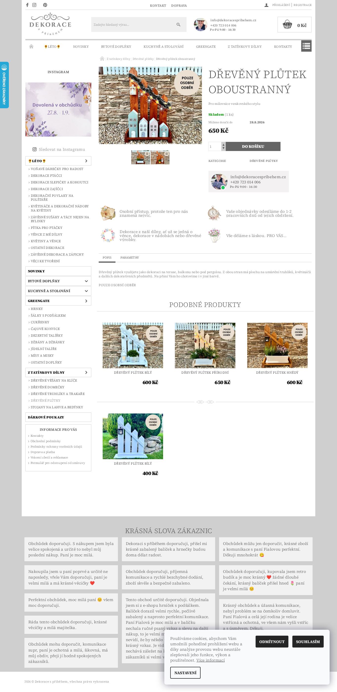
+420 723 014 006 (223, 25)
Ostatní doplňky (46, 362)
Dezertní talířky (47, 335)
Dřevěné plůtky (45, 400)
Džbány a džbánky (48, 342)
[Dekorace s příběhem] (50, 27)
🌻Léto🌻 (52, 46)
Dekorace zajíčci (47, 189)
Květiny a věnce (46, 241)
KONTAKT (158, 5)
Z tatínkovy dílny (245, 46)
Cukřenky (40, 322)
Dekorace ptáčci (46, 175)
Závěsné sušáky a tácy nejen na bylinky (60, 219)
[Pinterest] (46, 4)
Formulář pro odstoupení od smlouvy (58, 463)
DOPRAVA (179, 5)
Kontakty (283, 46)
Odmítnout (272, 641)
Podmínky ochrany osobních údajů (56, 447)
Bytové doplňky (116, 46)
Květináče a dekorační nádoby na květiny (60, 208)
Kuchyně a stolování (164, 46)
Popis (107, 258)
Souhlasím (308, 641)
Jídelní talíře (43, 349)
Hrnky (37, 309)
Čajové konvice (45, 329)
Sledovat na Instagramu (62, 149)
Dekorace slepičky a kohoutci (60, 182)
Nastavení (185, 672)
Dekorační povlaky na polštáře (52, 198)
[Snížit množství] (223, 148)
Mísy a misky (42, 355)
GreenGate (206, 46)
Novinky (81, 46)
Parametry (129, 258)
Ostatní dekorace (47, 248)
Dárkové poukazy (46, 417)
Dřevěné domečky (48, 387)
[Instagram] (35, 4)
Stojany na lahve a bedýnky (57, 407)
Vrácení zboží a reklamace (49, 457)
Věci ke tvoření (45, 261)
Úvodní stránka (31, 46)
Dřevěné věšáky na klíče (54, 380)
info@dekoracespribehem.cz (233, 20)
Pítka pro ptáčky (46, 228)
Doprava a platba (43, 452)
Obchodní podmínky (46, 441)
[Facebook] (28, 4)
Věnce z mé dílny (46, 234)
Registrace (303, 5)
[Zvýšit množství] (223, 144)
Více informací (210, 660)
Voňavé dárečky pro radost (57, 169)
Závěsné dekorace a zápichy (57, 254)
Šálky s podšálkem (48, 315)
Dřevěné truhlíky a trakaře (58, 394)
